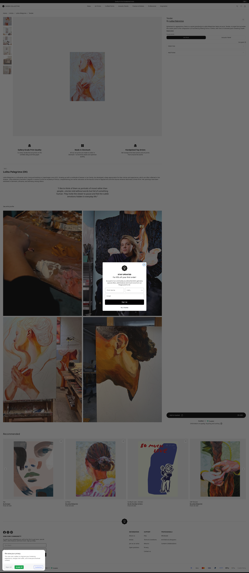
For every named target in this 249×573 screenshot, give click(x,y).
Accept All (19, 567)
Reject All (9, 567)
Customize (38, 567)
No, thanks (124, 308)
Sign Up (124, 302)
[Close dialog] (144, 264)
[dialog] (23, 560)
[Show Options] (142, 290)
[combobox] (134, 290)
